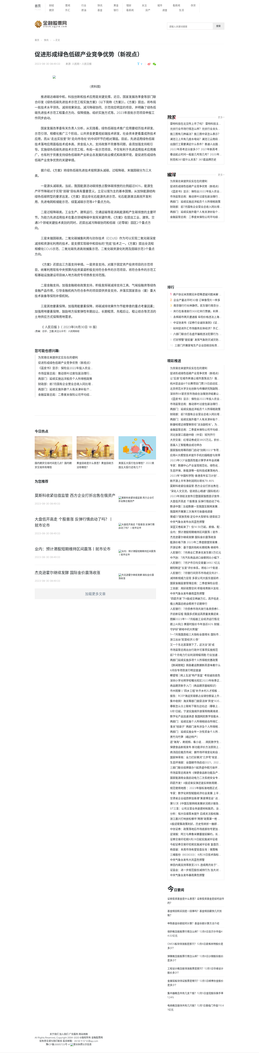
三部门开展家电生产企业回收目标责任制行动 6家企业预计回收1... (213, 345)
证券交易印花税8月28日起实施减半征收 (194, 839)
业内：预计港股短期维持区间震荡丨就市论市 (196, 532)
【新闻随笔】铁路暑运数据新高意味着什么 (195, 665)
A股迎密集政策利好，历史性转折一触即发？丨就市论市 (202, 823)
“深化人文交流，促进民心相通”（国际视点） (195, 491)
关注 (144, 5)
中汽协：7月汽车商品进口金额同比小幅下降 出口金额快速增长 (207, 557)
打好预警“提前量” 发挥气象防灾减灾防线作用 (199, 339)
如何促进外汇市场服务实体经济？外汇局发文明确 (202, 328)
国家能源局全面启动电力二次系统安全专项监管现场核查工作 (206, 777)
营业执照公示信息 (82, 1044)
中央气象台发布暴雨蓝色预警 (187, 593)
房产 (147, 10)
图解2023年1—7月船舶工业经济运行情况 (194, 619)
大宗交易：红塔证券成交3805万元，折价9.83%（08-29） (205, 439)
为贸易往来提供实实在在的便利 (58, 357)
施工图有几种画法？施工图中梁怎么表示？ (195, 133)
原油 (83, 10)
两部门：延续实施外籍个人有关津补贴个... (65, 389)
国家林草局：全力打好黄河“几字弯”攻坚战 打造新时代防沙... (205, 757)
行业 (83, 5)
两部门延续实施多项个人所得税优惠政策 (194, 660)
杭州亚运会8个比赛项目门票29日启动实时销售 (198, 383)
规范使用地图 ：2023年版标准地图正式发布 (196, 788)
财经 (51, 5)
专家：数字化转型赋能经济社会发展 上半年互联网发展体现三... (207, 793)
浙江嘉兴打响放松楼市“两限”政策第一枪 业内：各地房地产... (205, 818)
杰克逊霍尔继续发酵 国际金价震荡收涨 (193, 537)
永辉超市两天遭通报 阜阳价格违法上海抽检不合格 (202, 316)
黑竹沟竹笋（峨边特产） (184, 736)
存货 (193, 5)
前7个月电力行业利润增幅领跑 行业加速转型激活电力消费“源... (207, 654)
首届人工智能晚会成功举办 (186, 444)
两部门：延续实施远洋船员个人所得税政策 (65, 378)
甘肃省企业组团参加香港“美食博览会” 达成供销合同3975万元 (206, 798)
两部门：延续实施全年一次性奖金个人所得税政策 (199, 731)
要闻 (67, 5)
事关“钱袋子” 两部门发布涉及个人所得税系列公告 (199, 726)
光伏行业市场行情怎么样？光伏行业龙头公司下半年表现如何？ (207, 128)
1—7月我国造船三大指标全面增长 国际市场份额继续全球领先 (206, 634)
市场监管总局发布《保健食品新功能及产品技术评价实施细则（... (208, 772)
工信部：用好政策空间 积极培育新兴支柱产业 (197, 588)
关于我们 (54, 1034)
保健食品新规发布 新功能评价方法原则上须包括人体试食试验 (206, 747)
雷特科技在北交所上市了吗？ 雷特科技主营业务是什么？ (203, 123)
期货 (51, 10)
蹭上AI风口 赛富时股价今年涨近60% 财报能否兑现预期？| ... (206, 624)
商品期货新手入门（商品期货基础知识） (194, 685)
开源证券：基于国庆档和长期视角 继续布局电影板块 (201, 547)
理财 (128, 5)
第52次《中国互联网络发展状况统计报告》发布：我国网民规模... (208, 803)
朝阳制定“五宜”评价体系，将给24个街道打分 (196, 567)
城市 (159, 5)
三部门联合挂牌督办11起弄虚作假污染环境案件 (197, 767)
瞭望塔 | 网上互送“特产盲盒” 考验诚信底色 (195, 675)
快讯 (99, 5)
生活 (181, 10)
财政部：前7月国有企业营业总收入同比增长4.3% (199, 206)
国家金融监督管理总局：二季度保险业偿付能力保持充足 (203, 583)
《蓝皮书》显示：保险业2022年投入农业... (65, 368)
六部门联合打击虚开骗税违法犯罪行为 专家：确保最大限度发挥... (212, 334)
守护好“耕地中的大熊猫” (184, 629)
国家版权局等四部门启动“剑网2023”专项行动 (197, 450)
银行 (116, 10)
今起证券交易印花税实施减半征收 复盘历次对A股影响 (202, 844)
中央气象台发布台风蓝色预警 (187, 521)
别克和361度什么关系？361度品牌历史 (193, 159)
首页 (38, 7)
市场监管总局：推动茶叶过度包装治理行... (65, 373)
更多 (220, 117)
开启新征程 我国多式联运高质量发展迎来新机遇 (198, 613)
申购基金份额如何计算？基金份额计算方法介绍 (193, 923)
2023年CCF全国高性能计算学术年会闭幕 (194, 460)
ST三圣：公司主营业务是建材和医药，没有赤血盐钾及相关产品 (207, 808)
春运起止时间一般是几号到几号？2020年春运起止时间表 (204, 154)
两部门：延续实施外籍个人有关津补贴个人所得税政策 (202, 211)
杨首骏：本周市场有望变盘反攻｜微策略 (194, 849)
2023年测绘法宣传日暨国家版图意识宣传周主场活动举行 (204, 496)
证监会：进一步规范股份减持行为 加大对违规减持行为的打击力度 (209, 869)
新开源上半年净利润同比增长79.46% (192, 480)
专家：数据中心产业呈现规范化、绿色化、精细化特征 (202, 465)
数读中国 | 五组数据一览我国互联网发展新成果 (197, 506)
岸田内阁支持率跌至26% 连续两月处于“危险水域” (199, 864)
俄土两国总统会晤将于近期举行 (188, 603)
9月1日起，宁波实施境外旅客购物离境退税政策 (198, 711)
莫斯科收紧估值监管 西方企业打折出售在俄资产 (198, 485)
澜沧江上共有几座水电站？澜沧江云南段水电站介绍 (200, 139)
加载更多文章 (95, 594)
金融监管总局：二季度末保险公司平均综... (65, 394)
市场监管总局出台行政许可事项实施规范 (194, 649)
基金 (99, 10)
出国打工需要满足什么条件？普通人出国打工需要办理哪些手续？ (208, 144)
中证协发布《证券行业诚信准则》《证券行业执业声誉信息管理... (211, 322)
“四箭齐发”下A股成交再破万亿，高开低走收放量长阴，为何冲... (207, 598)
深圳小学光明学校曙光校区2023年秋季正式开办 (198, 680)
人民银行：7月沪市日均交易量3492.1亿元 (195, 562)
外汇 (67, 10)
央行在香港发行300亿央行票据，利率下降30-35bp (204, 311)
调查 (164, 10)
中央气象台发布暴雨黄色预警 (187, 875)
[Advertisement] (213, 80)
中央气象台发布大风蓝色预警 (187, 859)
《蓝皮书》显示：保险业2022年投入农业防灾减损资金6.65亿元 (208, 191)
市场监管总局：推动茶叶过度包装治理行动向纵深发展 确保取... (207, 196)
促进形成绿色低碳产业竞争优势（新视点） (65, 363)
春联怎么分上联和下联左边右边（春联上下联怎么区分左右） (206, 706)
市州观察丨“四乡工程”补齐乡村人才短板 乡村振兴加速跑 (203, 690)
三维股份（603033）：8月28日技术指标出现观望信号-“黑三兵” (207, 854)
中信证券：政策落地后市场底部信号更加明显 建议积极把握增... (207, 829)
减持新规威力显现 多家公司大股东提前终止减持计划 (201, 578)
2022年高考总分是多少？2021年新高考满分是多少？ (202, 149)
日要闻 (175, 889)
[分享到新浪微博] (149, 64)
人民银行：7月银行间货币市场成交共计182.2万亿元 (201, 572)
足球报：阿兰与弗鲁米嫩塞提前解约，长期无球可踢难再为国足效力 (210, 834)
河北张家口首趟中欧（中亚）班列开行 (192, 434)
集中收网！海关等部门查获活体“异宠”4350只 (197, 701)
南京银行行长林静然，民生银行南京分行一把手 (201, 305)
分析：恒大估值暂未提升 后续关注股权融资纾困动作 (201, 813)
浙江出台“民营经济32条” (184, 639)
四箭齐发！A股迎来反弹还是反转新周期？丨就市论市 (201, 782)
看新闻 (176, 5)
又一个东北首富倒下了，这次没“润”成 (192, 644)
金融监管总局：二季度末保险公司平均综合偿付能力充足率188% (208, 216)
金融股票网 (97, 1037)
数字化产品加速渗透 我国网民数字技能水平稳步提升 (201, 716)
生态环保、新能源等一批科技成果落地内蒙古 (196, 470)
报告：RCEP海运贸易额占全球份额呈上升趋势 (197, 695)
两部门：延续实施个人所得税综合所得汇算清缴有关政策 (203, 721)
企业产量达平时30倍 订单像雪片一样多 (196, 300)
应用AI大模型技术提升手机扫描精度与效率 (195, 455)
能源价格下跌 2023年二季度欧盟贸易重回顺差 (197, 542)
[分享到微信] (154, 64)
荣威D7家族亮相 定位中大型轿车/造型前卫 (195, 516)
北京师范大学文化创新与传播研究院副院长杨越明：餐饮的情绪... (208, 388)
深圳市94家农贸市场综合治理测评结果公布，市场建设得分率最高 (209, 393)
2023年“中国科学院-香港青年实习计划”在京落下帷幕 (201, 475)
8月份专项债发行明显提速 (185, 670)
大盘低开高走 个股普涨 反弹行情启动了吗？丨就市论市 (202, 501)
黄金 (116, 5)
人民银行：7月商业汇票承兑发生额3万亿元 (195, 552)
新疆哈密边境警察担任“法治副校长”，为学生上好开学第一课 (205, 424)
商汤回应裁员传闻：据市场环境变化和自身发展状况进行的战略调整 (210, 752)
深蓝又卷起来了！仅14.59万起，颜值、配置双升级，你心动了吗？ (209, 526)
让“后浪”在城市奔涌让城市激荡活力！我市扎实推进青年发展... (206, 378)
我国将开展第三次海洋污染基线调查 (191, 511)
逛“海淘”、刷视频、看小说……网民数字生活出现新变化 (202, 741)
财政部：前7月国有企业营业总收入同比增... (65, 384)
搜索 (218, 26)
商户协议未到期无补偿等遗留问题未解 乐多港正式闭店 (205, 294)
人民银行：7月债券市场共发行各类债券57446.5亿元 (201, 608)
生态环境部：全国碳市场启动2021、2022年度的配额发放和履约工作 (211, 762)
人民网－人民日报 (82, 63)
